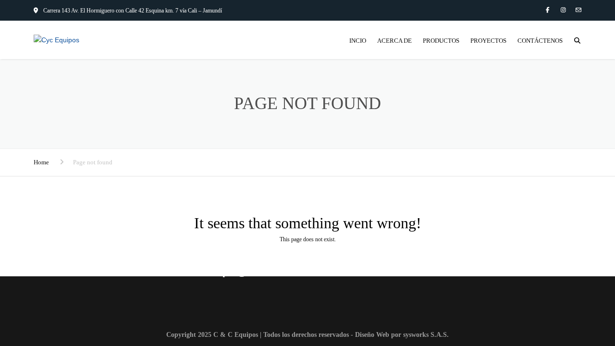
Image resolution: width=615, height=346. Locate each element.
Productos (441, 40)
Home (41, 162)
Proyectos (488, 40)
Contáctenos (540, 40)
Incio (357, 40)
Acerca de (394, 40)
